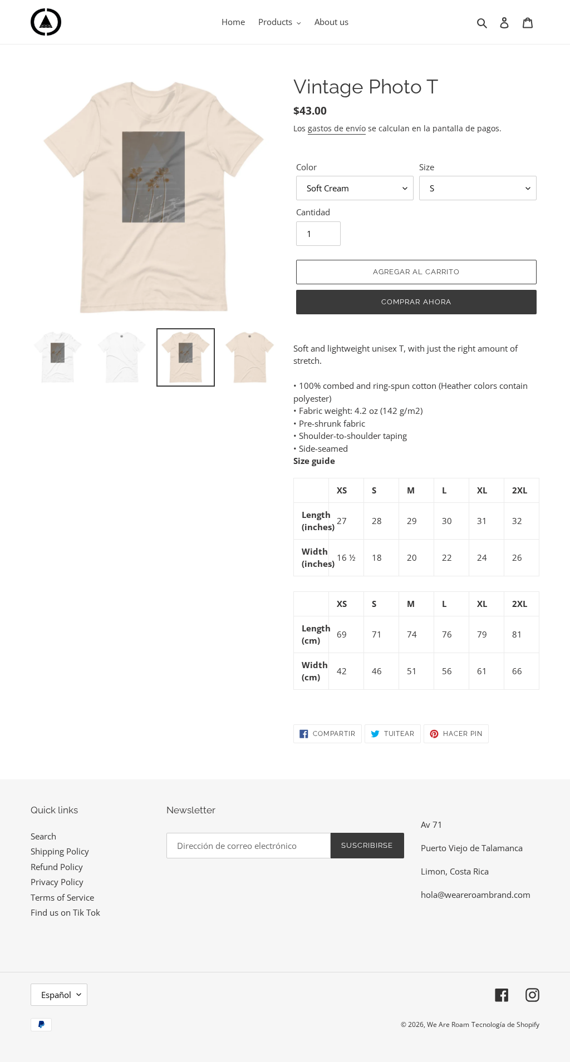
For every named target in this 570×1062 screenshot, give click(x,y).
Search (43, 836)
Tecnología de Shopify (505, 1024)
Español (56, 994)
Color (306, 166)
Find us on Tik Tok (65, 912)
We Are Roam (448, 1024)
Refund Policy (57, 866)
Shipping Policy (60, 851)
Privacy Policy (57, 881)
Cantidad (313, 212)
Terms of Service (62, 897)
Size (426, 166)
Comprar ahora (416, 302)
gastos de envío (337, 128)
